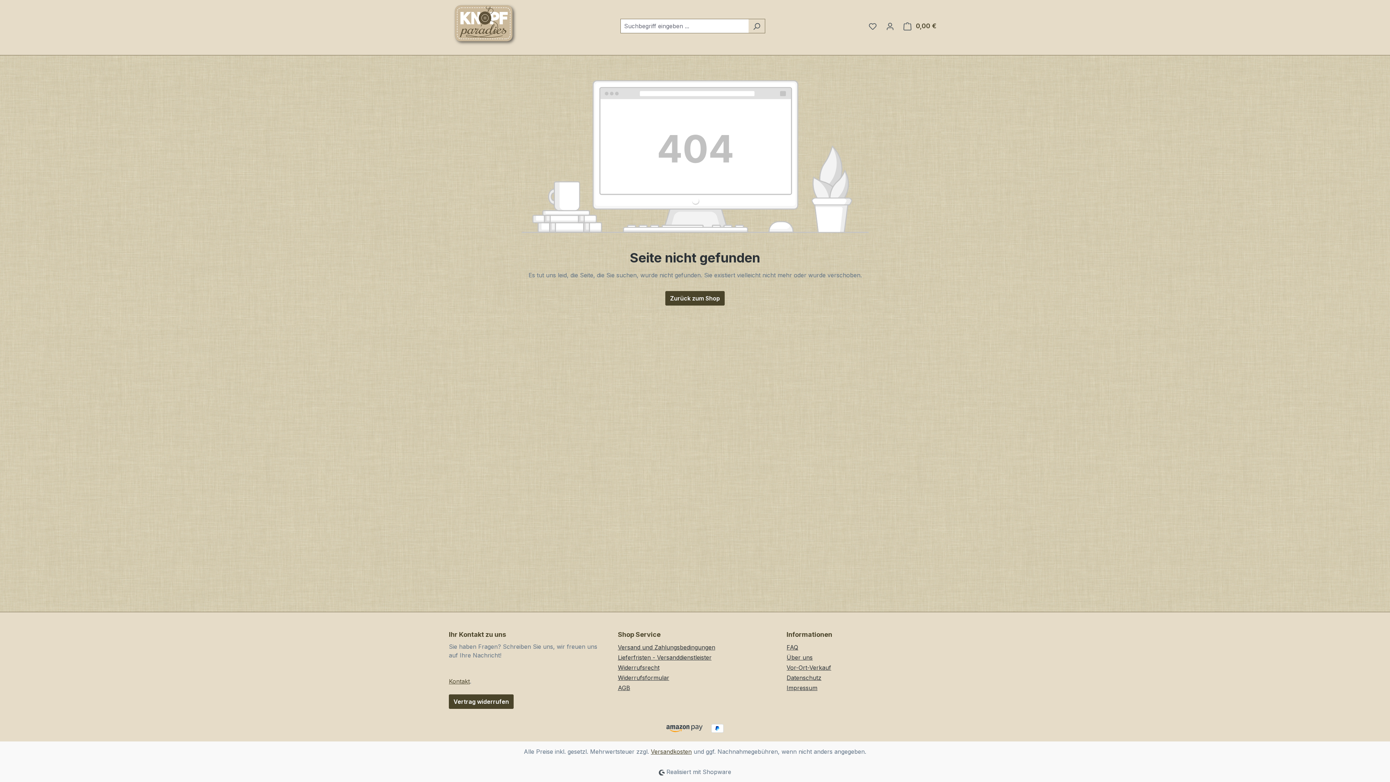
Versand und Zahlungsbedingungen (666, 647)
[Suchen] (756, 26)
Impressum (802, 687)
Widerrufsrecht (639, 667)
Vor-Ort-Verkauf (809, 667)
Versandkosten (671, 751)
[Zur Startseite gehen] (485, 24)
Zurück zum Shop (695, 298)
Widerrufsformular (643, 677)
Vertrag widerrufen (481, 701)
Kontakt (459, 681)
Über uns (800, 657)
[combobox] (684, 26)
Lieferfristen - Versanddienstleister (665, 657)
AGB (624, 687)
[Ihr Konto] (890, 26)
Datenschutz (804, 677)
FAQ (792, 647)
